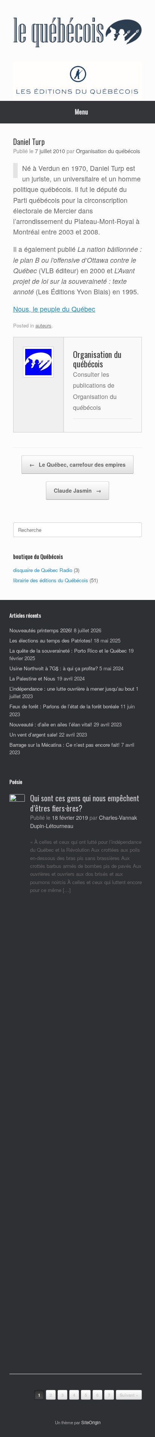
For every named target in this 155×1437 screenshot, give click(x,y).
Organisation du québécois (108, 151)
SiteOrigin (90, 1422)
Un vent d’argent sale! (33, 734)
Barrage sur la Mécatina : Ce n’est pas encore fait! (64, 744)
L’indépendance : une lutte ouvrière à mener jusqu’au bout (71, 688)
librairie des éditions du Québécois (50, 580)
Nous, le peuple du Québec (54, 309)
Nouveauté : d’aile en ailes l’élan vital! (50, 724)
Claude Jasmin (77, 490)
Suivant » (129, 1395)
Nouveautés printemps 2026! (40, 630)
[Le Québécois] (77, 33)
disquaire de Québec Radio (42, 570)
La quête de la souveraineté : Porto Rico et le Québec (68, 650)
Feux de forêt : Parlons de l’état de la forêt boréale (64, 706)
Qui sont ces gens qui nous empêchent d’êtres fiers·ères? (84, 803)
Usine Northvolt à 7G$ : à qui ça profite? (53, 668)
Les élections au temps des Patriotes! (50, 640)
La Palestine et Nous (32, 678)
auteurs (43, 325)
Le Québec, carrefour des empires (77, 464)
